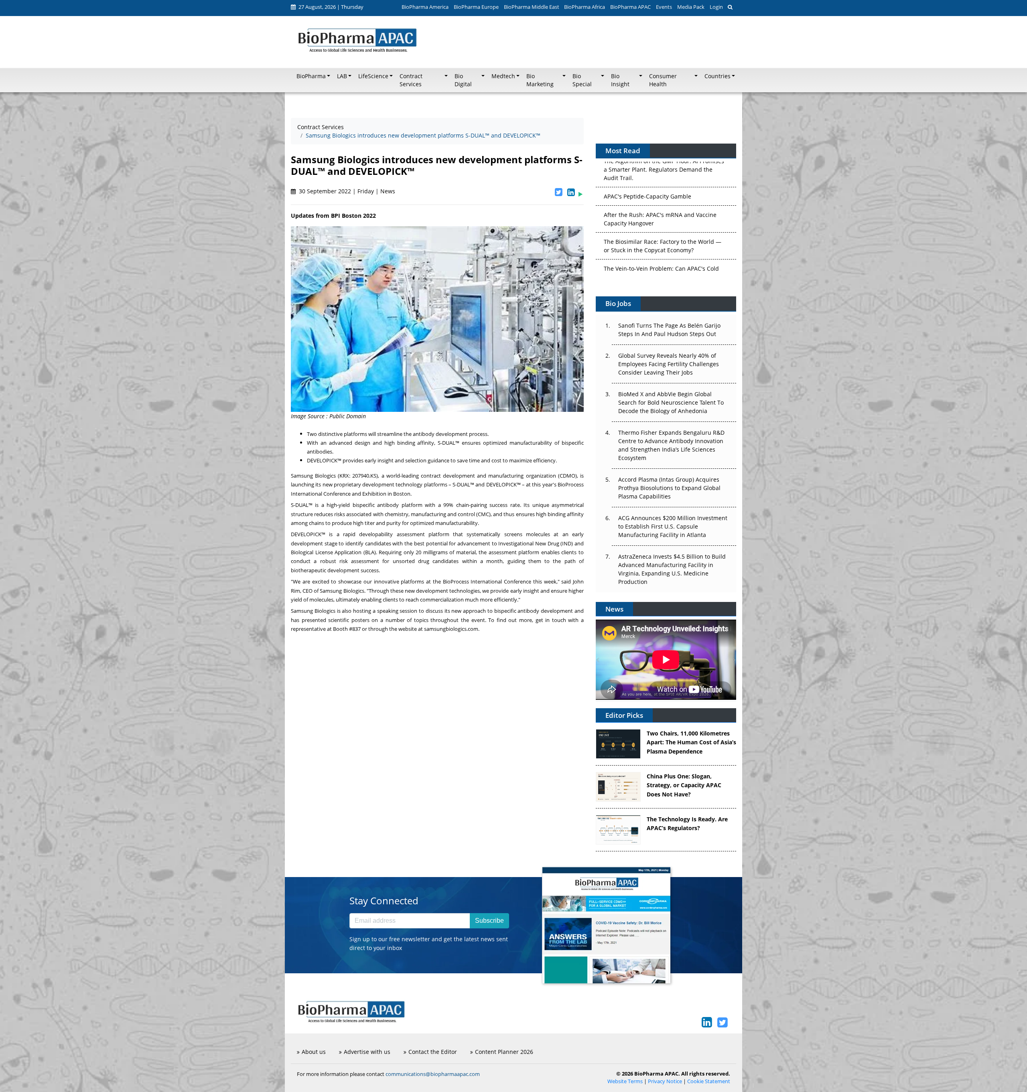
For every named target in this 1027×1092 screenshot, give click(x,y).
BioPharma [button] (311, 76)
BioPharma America (425, 6)
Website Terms (625, 1081)
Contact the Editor (432, 1052)
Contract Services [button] (411, 80)
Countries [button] (717, 76)
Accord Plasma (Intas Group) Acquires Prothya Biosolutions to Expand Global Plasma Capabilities (669, 488)
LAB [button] (342, 76)
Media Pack (690, 6)
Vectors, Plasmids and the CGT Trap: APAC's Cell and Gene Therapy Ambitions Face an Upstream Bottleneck (662, 254)
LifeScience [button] (373, 76)
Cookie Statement (708, 1081)
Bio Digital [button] (463, 80)
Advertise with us (367, 1052)
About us (314, 1052)
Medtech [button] (503, 76)
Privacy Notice (665, 1081)
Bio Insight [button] (620, 80)
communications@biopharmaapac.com (433, 1074)
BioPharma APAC (630, 6)
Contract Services (320, 127)
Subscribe (489, 920)
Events (664, 6)
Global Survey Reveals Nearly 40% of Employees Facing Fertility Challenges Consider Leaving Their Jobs (668, 364)
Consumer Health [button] (663, 80)
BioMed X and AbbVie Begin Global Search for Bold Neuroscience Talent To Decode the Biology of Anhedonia (671, 402)
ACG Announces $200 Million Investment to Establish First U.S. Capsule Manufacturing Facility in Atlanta (672, 526)
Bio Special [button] (582, 80)
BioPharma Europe (476, 6)
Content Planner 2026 (504, 1052)
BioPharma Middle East (531, 6)
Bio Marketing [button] (540, 80)
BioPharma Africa (584, 6)
